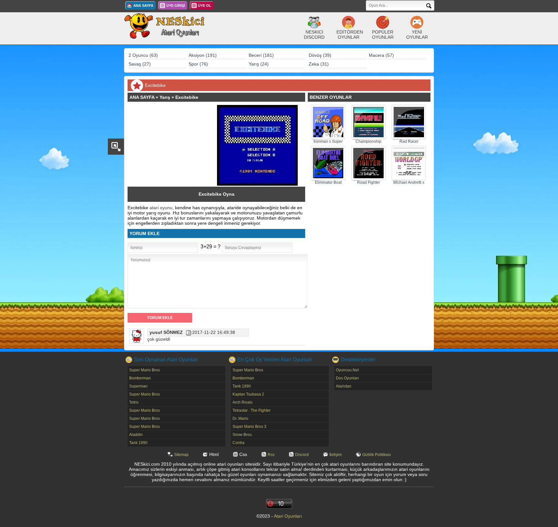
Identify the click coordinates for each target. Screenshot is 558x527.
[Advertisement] (175, 145)
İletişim (335, 454)
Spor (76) (198, 64)
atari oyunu (161, 207)
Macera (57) (381, 55)
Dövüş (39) (320, 55)
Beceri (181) (261, 55)
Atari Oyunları (288, 516)
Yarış (165, 97)
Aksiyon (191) (203, 55)
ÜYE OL (204, 5)
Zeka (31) (319, 64)
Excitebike (186, 97)
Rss (271, 454)
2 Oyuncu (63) (143, 55)
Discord (302, 454)
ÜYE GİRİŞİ (175, 5)
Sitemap (181, 454)
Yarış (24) (259, 64)
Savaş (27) (140, 64)
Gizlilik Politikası (376, 454)
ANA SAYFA (143, 5)
